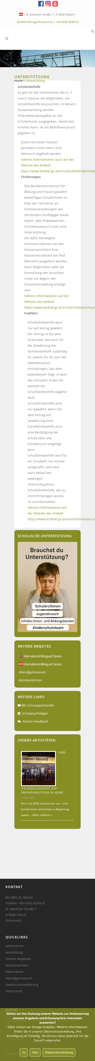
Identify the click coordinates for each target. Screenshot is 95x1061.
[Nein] (89, 1034)
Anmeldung (14, 952)
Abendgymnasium (32, 672)
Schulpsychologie (35, 713)
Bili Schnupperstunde (38, 705)
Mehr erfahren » (42, 815)
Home (18, 81)
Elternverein (15, 971)
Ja (23, 1052)
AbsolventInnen (30, 680)
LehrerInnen (15, 946)
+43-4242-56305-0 (67, 22)
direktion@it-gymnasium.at (35, 22)
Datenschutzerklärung (22, 984)
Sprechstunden (17, 965)
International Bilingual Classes (42, 656)
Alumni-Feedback (35, 721)
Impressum (14, 991)
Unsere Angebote (18, 959)
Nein (35, 1052)
